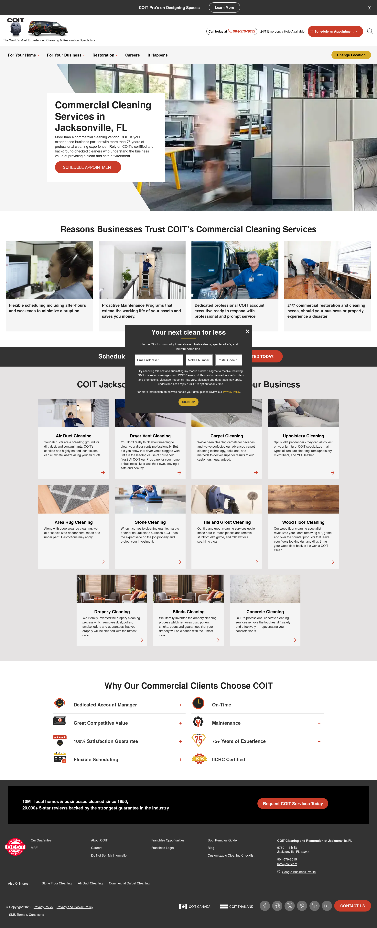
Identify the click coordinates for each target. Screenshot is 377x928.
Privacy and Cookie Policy (75, 907)
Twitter (290, 906)
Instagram (277, 906)
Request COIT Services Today (293, 803)
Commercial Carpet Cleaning (129, 883)
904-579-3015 (287, 859)
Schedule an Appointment (334, 31)
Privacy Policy (43, 907)
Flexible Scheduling (96, 759)
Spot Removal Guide (222, 840)
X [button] (369, 8)
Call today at (232, 31)
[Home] (38, 27)
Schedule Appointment (88, 167)
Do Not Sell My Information (109, 855)
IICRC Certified (228, 759)
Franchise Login (162, 847)
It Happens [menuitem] (158, 55)
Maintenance (226, 722)
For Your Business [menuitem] (64, 55)
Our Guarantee (41, 840)
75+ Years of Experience (239, 741)
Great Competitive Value (101, 722)
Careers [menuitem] (132, 55)
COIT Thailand (241, 906)
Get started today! (253, 356)
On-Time (221, 704)
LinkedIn (314, 906)
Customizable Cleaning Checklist (231, 855)
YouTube (327, 906)
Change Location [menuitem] (351, 54)
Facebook (265, 906)
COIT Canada (199, 906)
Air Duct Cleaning (90, 883)
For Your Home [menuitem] (22, 55)
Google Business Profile (299, 872)
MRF (34, 847)
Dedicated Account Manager (105, 704)
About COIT (99, 840)
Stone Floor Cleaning (57, 883)
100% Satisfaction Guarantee (106, 741)
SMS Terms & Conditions (26, 914)
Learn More (224, 7)
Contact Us (352, 906)
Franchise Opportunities (168, 840)
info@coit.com (287, 864)
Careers (96, 847)
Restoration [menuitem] (103, 55)
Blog (211, 847)
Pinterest (302, 906)
